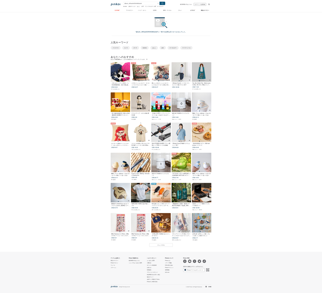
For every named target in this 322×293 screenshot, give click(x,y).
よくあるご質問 (151, 260)
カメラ (126, 48)
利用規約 (149, 269)
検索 (162, 3)
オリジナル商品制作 (152, 265)
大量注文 (149, 262)
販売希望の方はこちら (186, 4)
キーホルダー (160, 6)
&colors (125, 6)
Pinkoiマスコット (169, 267)
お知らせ (149, 267)
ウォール (113, 265)
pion (163, 48)
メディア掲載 (168, 262)
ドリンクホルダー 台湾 (150, 6)
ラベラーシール (186, 48)
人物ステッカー (132, 6)
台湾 (142, 6)
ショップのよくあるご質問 (135, 262)
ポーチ (135, 48)
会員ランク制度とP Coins (153, 279)
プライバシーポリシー (152, 272)
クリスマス (116, 48)
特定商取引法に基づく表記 (153, 274)
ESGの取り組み (169, 265)
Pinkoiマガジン (114, 262)
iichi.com (167, 272)
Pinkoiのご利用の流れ (152, 281)
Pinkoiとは (167, 260)
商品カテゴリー (114, 260)
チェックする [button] (161, 245)
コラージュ (113, 267)
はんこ (138, 6)
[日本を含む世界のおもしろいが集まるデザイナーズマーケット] (115, 4)
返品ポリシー (150, 276)
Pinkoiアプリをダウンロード (195, 270)
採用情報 (167, 269)
